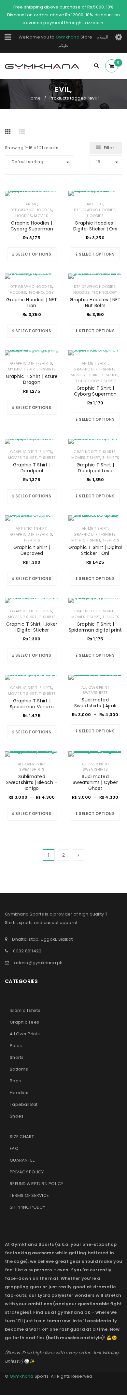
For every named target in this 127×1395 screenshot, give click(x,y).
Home (34, 98)
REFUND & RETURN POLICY (37, 1184)
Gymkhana (67, 37)
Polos (16, 1045)
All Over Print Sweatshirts (95, 690)
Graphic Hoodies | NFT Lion (31, 302)
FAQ (14, 1148)
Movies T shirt (85, 375)
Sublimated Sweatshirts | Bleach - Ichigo (31, 782)
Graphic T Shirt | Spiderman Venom (32, 704)
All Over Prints (25, 1034)
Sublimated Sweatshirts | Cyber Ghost (95, 782)
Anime (31, 204)
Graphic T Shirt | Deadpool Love (95, 468)
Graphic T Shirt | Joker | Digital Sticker (32, 627)
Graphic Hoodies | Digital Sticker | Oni (95, 226)
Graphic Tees (24, 1022)
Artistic (95, 204)
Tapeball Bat (23, 1104)
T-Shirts (47, 369)
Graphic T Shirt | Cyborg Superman (95, 391)
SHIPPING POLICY (27, 1207)
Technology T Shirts (95, 381)
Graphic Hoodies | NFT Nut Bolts (95, 302)
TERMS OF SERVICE (29, 1195)
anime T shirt (95, 363)
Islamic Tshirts (25, 1010)
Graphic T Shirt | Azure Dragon (32, 379)
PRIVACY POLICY (27, 1172)
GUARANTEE (22, 1160)
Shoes (16, 1116)
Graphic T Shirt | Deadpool (31, 468)
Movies (41, 215)
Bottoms (19, 1069)
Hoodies (23, 215)
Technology (41, 292)
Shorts (17, 1057)
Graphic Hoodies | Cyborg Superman (31, 226)
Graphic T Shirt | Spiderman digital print (95, 627)
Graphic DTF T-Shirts (31, 363)
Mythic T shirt (22, 369)
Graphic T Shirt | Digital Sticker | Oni (95, 550)
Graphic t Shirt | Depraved (31, 550)
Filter (109, 148)
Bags (15, 1081)
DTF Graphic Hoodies (31, 209)
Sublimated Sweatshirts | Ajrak (95, 703)
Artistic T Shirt (31, 528)
